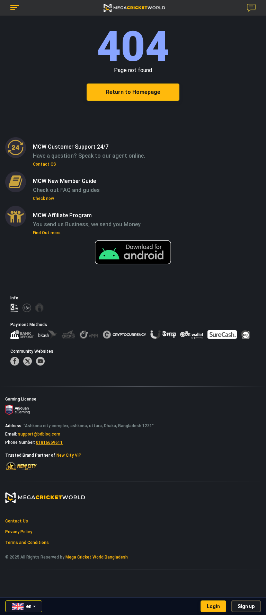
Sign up (246, 606)
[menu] (14, 7)
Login (213, 606)
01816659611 (49, 442)
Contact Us (16, 521)
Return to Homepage (133, 92)
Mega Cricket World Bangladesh (96, 557)
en (29, 606)
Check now (43, 198)
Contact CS (44, 164)
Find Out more (47, 232)
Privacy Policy (18, 532)
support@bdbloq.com (39, 434)
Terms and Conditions (27, 543)
